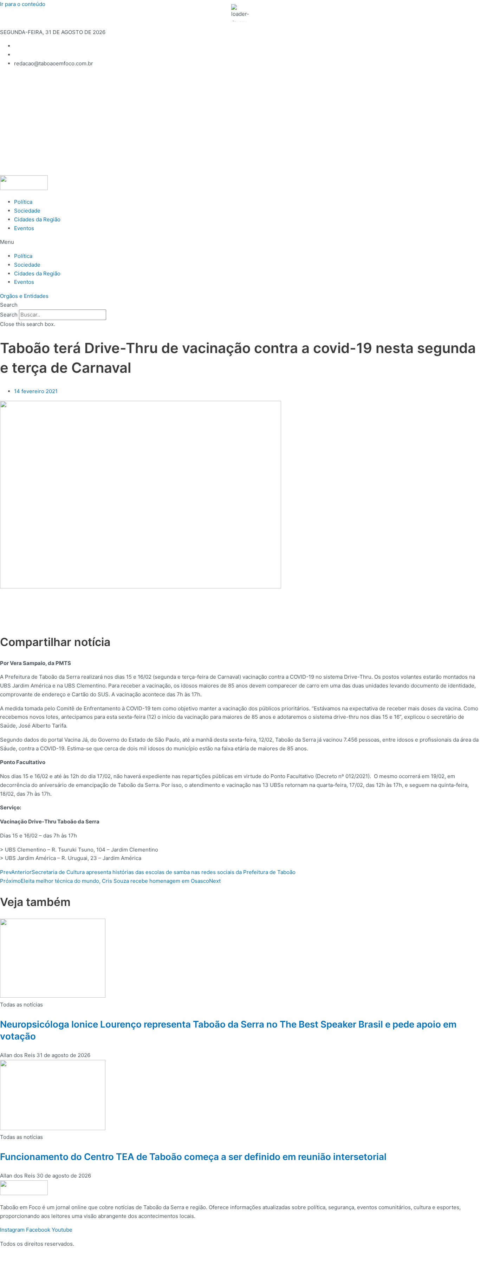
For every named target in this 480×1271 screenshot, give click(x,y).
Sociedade (27, 210)
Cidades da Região (37, 219)
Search (9, 314)
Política (23, 201)
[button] (240, 242)
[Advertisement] (240, 122)
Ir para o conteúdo (22, 4)
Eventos (24, 228)
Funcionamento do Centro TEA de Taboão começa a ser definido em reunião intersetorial (193, 1156)
